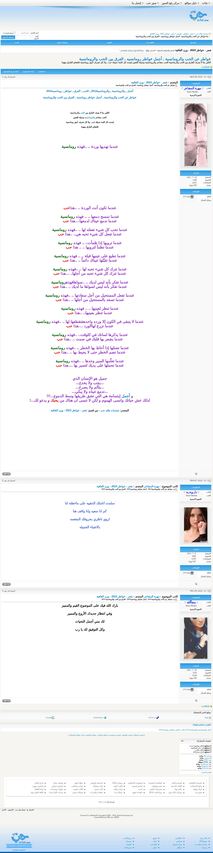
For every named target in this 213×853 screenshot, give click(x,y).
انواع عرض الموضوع (11, 71)
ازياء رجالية (118, 789)
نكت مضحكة (98, 786)
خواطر (68, 91)
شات (205, 3)
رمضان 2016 (117, 783)
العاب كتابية (118, 786)
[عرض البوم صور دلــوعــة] (196, 584)
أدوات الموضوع (28, 71)
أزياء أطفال (38, 789)
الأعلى (4, 810)
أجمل (130, 91)
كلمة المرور (36, 37)
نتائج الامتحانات (196, 786)
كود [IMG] (207, 760)
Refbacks (205, 768)
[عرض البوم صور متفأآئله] (196, 701)
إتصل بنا (136, 3)
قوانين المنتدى (206, 772)
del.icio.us (152, 717)
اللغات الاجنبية (176, 786)
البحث (17, 42)
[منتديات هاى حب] (198, 22)
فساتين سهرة (38, 786)
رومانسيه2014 (54, 91)
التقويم (109, 42)
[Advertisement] (90, 184)
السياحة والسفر (96, 783)
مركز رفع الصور (170, 3)
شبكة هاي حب (20, 810)
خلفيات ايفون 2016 (137, 793)
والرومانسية (118, 91)
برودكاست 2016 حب (155, 793)
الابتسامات (207, 758)
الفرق (77, 91)
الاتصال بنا (30, 810)
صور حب (151, 3)
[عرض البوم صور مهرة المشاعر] (196, 474)
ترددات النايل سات (56, 792)
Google (48, 717)
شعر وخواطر (157, 786)
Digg (206, 717)
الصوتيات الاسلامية (135, 783)
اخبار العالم (39, 783)
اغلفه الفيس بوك (37, 792)
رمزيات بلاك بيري (175, 792)
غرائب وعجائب (77, 786)
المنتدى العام (177, 783)
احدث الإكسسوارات (137, 790)
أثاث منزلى (98, 789)
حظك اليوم (79, 783)
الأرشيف (10, 810)
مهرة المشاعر (152, 486)
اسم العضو (35, 33)
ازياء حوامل (197, 789)
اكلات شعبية (78, 789)
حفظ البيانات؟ (8, 33)
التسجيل (193, 42)
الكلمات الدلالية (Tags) (202, 725)
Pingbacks (205, 766)
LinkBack (42, 72)
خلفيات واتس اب (96, 792)
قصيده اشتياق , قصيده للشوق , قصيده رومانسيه (126, 735)
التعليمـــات (150, 42)
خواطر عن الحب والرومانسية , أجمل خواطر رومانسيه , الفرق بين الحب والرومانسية (145, 59)
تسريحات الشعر (156, 789)
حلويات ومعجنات (56, 789)
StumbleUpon (99, 717)
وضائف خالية (58, 783)
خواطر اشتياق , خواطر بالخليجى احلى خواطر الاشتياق (89, 735)
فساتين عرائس (57, 786)
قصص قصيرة (137, 786)
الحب (86, 91)
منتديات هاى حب (202, 34)
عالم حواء (178, 789)
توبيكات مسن (78, 792)
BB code (207, 756)
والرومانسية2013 (100, 91)
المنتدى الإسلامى (195, 783)
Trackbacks (204, 764)
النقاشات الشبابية (155, 783)
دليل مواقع (191, 3)
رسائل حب (118, 792)
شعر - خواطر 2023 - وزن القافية (149, 82)
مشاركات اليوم (62, 42)
